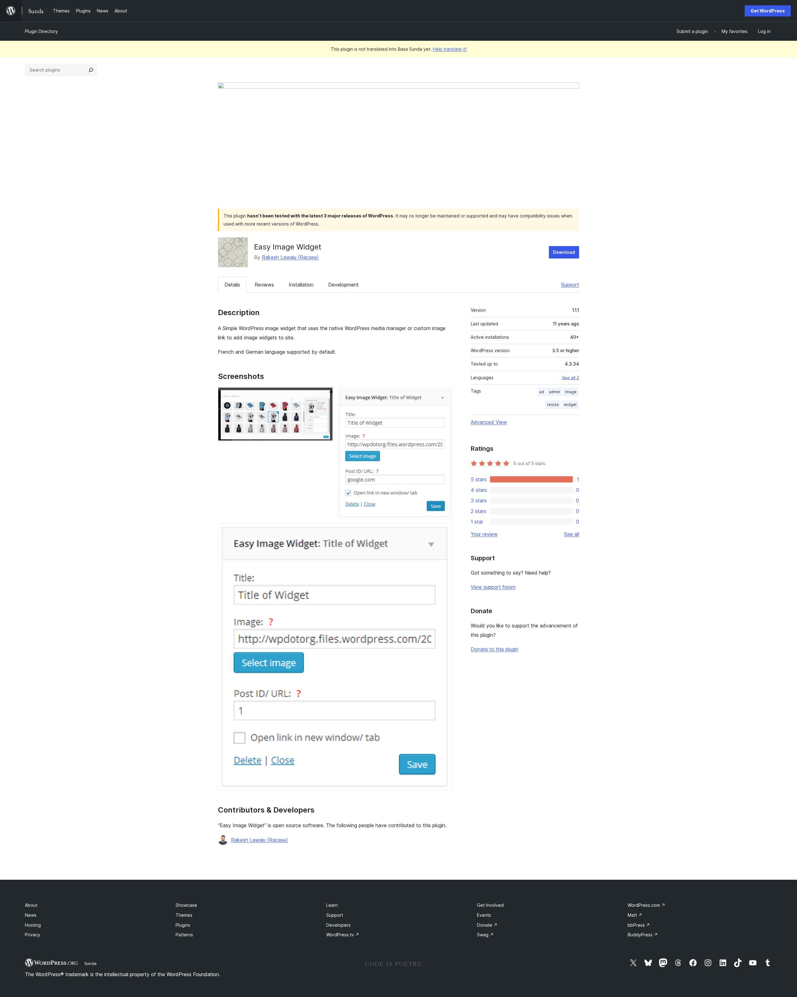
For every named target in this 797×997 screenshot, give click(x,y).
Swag (485, 934)
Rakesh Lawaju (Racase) (290, 257)
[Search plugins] (91, 70)
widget (570, 404)
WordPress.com (646, 905)
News (30, 915)
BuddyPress (643, 934)
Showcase (186, 905)
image (571, 391)
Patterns (184, 934)
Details (232, 285)
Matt (635, 915)
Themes (184, 915)
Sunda (90, 963)
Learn (332, 905)
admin (554, 391)
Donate (487, 925)
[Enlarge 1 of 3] (324, 396)
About (31, 905)
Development (343, 285)
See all (571, 534)
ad (541, 391)
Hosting (33, 925)
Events (484, 915)
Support (570, 285)
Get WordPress (768, 10)
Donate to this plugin (494, 649)
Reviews (264, 285)
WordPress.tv (342, 934)
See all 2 (570, 377)
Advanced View (489, 422)
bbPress (639, 925)
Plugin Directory (41, 31)
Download (564, 252)
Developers (338, 925)
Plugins (183, 925)
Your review (484, 534)
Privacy (32, 934)
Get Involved (490, 905)
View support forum (493, 587)
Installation (301, 285)
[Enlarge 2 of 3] (444, 396)
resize (553, 404)
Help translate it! (450, 49)
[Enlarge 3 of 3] (444, 532)
